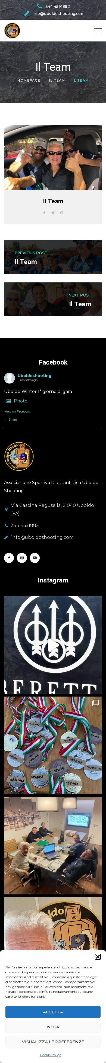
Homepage (28, 80)
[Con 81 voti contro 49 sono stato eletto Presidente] (53, 946)
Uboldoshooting (34, 375)
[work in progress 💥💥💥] (53, 845)
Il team (57, 80)
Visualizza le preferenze (53, 1041)
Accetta (53, 1011)
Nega (53, 1026)
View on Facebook (17, 411)
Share (12, 419)
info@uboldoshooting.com (42, 537)
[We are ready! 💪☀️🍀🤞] (53, 645)
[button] (98, 956)
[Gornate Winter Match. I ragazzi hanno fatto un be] (53, 745)
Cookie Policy (50, 1055)
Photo (20, 401)
